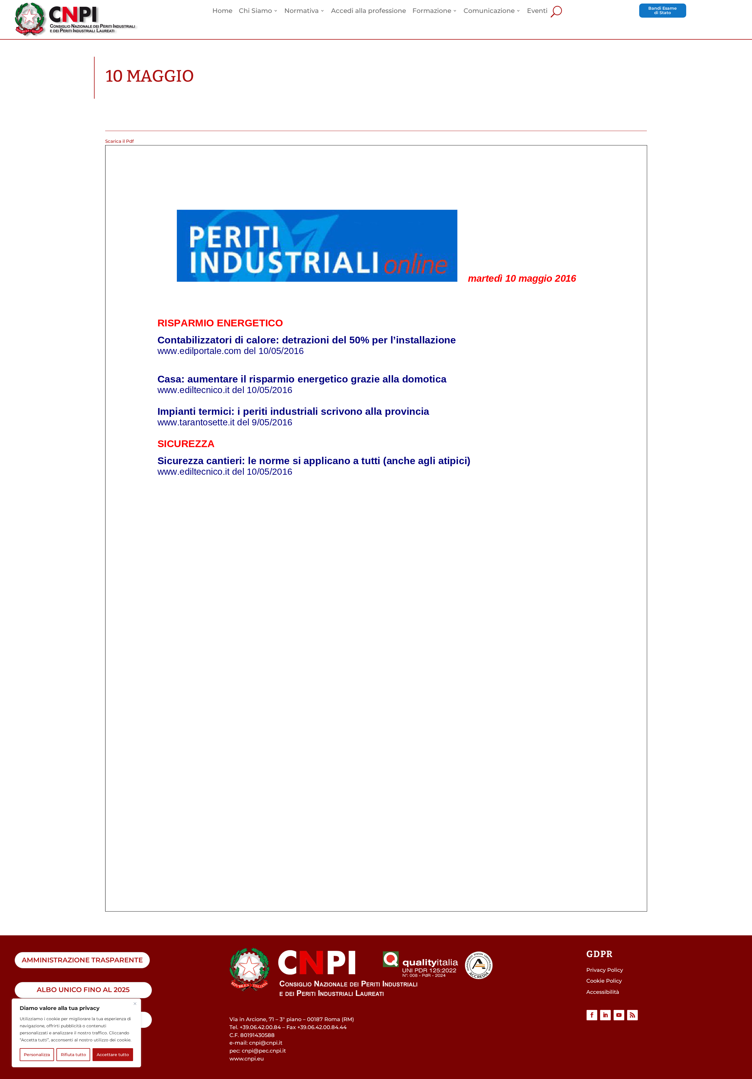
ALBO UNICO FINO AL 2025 (83, 990)
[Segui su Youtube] (619, 1015)
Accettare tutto (113, 1054)
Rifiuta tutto (73, 1054)
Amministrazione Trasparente (82, 960)
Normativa (301, 11)
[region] (76, 1033)
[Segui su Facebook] (591, 1015)
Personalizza (37, 1054)
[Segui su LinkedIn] (605, 1015)
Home (222, 11)
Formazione (431, 11)
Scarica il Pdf (119, 141)
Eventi (537, 11)
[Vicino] (134, 1003)
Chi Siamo (255, 11)
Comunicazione (489, 11)
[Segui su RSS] (632, 1015)
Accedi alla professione (368, 11)
